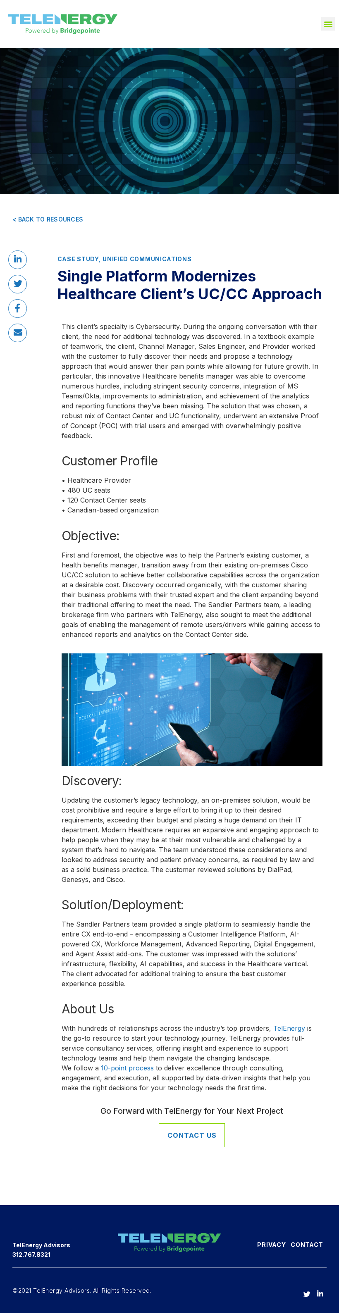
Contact (307, 1244)
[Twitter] (305, 1290)
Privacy (271, 1244)
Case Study (78, 258)
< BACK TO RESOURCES (47, 219)
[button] (328, 24)
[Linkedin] (318, 1290)
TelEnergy (289, 1028)
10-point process (126, 1068)
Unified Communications (147, 258)
